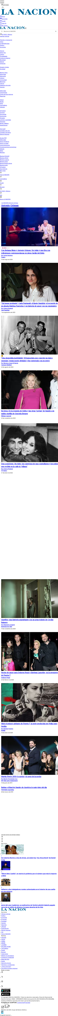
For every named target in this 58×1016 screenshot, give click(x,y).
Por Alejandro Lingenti (8, 625)
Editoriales (3, 91)
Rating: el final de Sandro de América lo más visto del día (24, 787)
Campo (2, 54)
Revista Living (4, 161)
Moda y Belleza (4, 123)
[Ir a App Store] (5, 995)
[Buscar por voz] (55, 31)
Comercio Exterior (5, 58)
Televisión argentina (7, 790)
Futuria (2, 51)
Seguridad (3, 74)
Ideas (1, 151)
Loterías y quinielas (5, 120)
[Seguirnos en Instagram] (2, 982)
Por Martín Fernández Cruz (9, 779)
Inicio (3, 16)
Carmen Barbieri (6, 365)
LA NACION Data (4, 43)
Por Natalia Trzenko (7, 729)
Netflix (3, 730)
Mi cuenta (4, 25)
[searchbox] (28, 31)
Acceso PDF (3, 138)
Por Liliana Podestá (7, 308)
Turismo (2, 112)
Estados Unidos (4, 67)
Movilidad (3, 60)
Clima (1, 42)
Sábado (2, 149)
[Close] (2, 837)
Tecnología (3, 114)
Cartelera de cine (5, 131)
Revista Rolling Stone (6, 163)
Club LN (4, 23)
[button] (29, 113)
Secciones (4, 19)
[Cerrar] (26, 28)
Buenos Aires (3, 72)
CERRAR (2, 1)
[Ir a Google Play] (5, 992)
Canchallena (3, 105)
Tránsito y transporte (6, 40)
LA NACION (4, 203)
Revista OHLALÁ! (4, 156)
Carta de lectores (5, 145)
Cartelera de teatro (5, 132)
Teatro (3, 257)
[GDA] (5, 1008)
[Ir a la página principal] (29, 14)
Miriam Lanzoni (6, 416)
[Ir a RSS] (2, 986)
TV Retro (4, 471)
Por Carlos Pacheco (7, 255)
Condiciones (20, 1002)
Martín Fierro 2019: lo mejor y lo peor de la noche (21, 777)
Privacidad (27, 1002)
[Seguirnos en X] (2, 977)
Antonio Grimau (13, 203)
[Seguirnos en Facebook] (2, 972)
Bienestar (2, 82)
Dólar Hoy (3, 52)
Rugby (2, 102)
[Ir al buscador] (2, 7)
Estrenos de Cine (6, 626)
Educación (3, 76)
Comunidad (3, 80)
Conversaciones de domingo (8, 147)
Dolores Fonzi (5, 678)
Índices (2, 62)
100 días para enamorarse (9, 781)
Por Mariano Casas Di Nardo (9, 363)
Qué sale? (3, 129)
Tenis (1, 103)
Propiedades (3, 56)
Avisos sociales (4, 143)
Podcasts (2, 121)
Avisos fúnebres (4, 141)
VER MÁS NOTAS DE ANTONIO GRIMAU (10, 834)
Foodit (3, 21)
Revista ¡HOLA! (4, 158)
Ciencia (2, 83)
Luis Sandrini (5, 310)
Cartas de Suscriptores (6, 94)
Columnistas (3, 92)
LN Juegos (3, 111)
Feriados (2, 118)
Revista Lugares (4, 160)
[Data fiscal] (2, 1013)
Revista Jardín (4, 165)
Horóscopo (3, 116)
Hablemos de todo (5, 85)
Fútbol (2, 100)
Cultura (2, 78)
